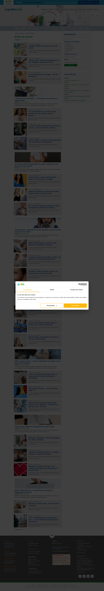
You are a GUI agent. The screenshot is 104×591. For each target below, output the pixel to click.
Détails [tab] (52, 289)
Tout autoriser (75, 305)
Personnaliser (51, 305)
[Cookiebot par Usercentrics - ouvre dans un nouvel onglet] (80, 284)
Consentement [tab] (27, 289)
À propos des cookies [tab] (76, 289)
